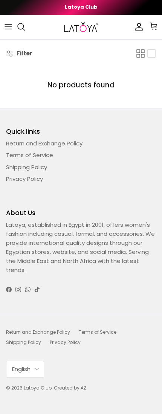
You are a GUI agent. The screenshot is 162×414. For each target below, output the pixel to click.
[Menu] (8, 26)
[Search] (25, 26)
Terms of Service (29, 155)
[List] (151, 53)
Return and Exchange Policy (44, 143)
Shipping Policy (26, 167)
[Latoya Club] (81, 26)
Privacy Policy (24, 179)
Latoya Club (38, 388)
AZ (83, 388)
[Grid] (140, 53)
